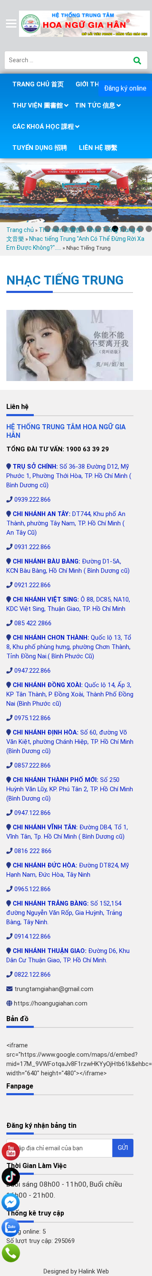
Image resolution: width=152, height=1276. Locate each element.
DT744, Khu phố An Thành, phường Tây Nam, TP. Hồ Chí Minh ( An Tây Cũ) (65, 523)
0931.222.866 (32, 547)
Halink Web (94, 1271)
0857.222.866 (32, 765)
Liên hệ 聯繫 (98, 148)
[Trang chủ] (85, 23)
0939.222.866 (32, 499)
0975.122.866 (32, 718)
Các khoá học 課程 (43, 126)
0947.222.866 (32, 670)
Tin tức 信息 (95, 105)
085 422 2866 (33, 623)
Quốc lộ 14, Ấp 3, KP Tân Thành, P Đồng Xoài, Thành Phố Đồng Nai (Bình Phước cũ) (69, 694)
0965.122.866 (32, 889)
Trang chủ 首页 (38, 84)
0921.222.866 (32, 585)
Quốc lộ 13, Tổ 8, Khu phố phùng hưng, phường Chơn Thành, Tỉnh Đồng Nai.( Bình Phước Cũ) (68, 647)
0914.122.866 (32, 936)
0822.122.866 (32, 974)
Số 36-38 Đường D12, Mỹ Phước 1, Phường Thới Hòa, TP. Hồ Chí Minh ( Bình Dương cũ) (68, 476)
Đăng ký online (125, 88)
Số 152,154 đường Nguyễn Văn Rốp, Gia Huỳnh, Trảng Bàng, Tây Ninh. (64, 913)
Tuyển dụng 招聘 (39, 148)
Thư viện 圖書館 (37, 105)
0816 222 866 (33, 851)
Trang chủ (20, 229)
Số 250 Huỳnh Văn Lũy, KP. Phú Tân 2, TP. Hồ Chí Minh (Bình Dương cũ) (69, 789)
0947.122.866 (32, 813)
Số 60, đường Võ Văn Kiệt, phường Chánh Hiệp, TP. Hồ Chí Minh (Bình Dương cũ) (69, 742)
